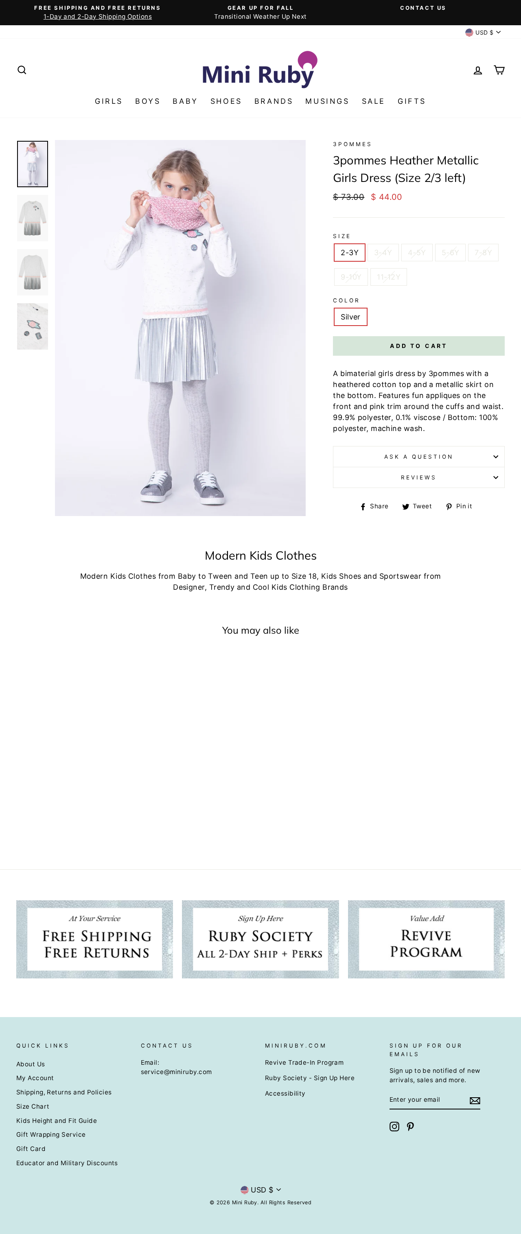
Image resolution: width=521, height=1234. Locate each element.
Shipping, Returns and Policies (64, 1092)
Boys (147, 101)
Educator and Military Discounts (67, 1163)
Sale (373, 101)
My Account (35, 1078)
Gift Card (31, 1149)
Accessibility (285, 1093)
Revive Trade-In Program (304, 1062)
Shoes (226, 101)
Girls (109, 101)
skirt (474, 384)
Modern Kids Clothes (118, 576)
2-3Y (350, 252)
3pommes (352, 144)
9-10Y (351, 277)
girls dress (396, 373)
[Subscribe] (475, 1100)
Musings (327, 101)
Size (342, 236)
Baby (185, 101)
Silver (351, 317)
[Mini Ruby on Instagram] (394, 1126)
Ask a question (419, 456)
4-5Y (417, 252)
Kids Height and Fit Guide (56, 1121)
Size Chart (33, 1106)
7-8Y (483, 252)
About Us (30, 1064)
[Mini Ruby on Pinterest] (410, 1126)
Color (346, 300)
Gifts (412, 101)
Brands (273, 101)
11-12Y (389, 277)
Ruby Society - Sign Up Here (310, 1078)
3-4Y (383, 252)
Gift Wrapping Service (50, 1134)
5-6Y (451, 252)
